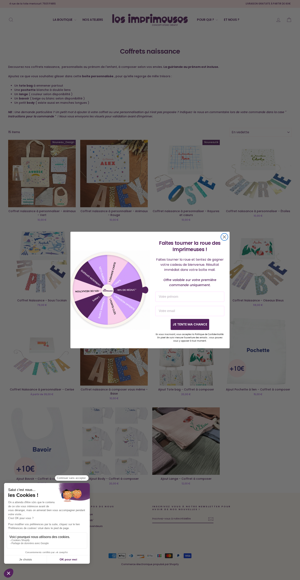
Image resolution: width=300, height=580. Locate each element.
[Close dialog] (224, 236)
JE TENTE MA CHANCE (190, 324)
